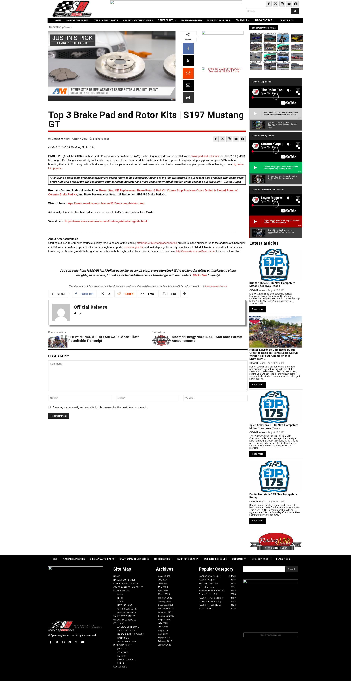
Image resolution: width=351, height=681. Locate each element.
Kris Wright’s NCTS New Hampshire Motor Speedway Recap (272, 284)
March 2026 (164, 594)
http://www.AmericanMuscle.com (196, 251)
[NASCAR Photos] (296, 4)
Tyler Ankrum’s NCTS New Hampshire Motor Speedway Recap (273, 426)
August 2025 (164, 619)
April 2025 (163, 634)
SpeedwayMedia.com (215, 286)
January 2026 (164, 601)
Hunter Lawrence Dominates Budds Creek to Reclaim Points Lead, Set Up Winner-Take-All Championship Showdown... (273, 354)
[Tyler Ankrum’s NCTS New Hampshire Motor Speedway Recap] (275, 407)
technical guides (133, 247)
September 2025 (166, 616)
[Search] (295, 11)
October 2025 (164, 612)
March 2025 (164, 637)
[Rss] (76, 642)
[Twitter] (275, 4)
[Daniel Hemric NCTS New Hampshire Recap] (275, 476)
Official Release (61, 138)
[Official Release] (61, 312)
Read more (257, 309)
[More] (184, 293)
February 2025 (165, 641)
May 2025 (163, 630)
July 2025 (163, 623)
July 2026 (163, 579)
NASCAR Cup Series (60, 27)
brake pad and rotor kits (205, 156)
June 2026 (163, 583)
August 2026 (164, 576)
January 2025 (164, 645)
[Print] (188, 97)
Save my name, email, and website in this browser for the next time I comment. (100, 407)
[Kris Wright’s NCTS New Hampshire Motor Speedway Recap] (275, 265)
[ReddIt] (188, 73)
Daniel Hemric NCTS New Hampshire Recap (273, 496)
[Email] (188, 85)
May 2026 (163, 587)
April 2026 (163, 590)
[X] (188, 60)
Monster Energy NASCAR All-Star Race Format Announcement (207, 339)
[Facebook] (269, 4)
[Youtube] (289, 4)
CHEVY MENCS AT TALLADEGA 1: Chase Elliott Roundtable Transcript (103, 339)
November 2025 (166, 608)
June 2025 (163, 626)
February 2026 (165, 598)
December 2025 (165, 605)
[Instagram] (282, 4)
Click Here (200, 275)
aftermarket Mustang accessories (157, 242)
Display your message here (271, 634)
